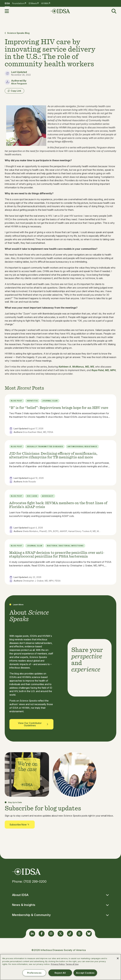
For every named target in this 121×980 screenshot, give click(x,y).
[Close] (118, 958)
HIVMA (44, 3)
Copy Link (16, 91)
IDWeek (33, 3)
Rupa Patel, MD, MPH (103, 370)
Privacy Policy (58, 964)
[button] (8, 11)
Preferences (34, 973)
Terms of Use (72, 964)
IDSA (7, 3)
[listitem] (60, 415)
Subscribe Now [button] (18, 824)
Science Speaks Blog (18, 33)
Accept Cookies (85, 973)
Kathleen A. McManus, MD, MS (76, 366)
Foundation (18, 3)
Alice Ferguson (19, 83)
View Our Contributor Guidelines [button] (30, 724)
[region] (60, 967)
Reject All (60, 973)
